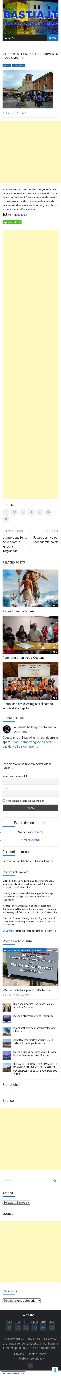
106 (17, 1327)
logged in (37, 727)
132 (25, 1327)
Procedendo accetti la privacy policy (25, 800)
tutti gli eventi (31, 840)
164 (43, 1327)
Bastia (6, 66)
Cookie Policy (37, 1354)
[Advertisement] (30, 152)
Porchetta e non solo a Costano (24, 657)
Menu (11, 37)
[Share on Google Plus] (39, 512)
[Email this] (6, 519)
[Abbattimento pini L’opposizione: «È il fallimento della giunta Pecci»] (7, 1043)
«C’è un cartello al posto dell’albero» (26, 990)
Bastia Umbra (27, 950)
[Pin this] (48, 512)
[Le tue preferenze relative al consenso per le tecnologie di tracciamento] (55, 1370)
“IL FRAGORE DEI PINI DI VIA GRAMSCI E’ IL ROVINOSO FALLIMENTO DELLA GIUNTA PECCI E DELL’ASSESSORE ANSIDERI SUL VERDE (35, 1069)
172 (51, 1327)
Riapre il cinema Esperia (18, 611)
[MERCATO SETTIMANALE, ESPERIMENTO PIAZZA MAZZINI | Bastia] (30, 17)
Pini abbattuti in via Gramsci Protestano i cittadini (34, 1030)
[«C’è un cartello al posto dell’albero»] (30, 967)
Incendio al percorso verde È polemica (33, 1016)
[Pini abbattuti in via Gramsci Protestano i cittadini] (7, 1031)
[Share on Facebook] (6, 512)
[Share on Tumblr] (31, 512)
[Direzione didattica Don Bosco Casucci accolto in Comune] (7, 1007)
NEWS (52, 37)
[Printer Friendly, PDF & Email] (12, 221)
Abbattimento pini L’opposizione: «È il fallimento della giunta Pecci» (33, 1042)
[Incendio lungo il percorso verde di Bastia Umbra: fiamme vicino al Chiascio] (7, 1055)
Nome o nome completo (15, 776)
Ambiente (8, 950)
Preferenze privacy (31, 1358)
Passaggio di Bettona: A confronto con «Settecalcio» (31, 912)
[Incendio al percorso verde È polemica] (7, 1019)
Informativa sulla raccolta (13, 1373)
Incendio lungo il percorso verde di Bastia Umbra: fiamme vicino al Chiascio (35, 1054)
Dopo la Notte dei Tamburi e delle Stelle (36, 931)
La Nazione (19, 66)
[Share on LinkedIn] (22, 512)
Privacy (19, 1354)
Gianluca (9, 995)
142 (34, 1327)
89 (9, 1327)
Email (5, 788)
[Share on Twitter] (14, 512)
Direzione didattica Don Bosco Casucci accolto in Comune (33, 1006)
